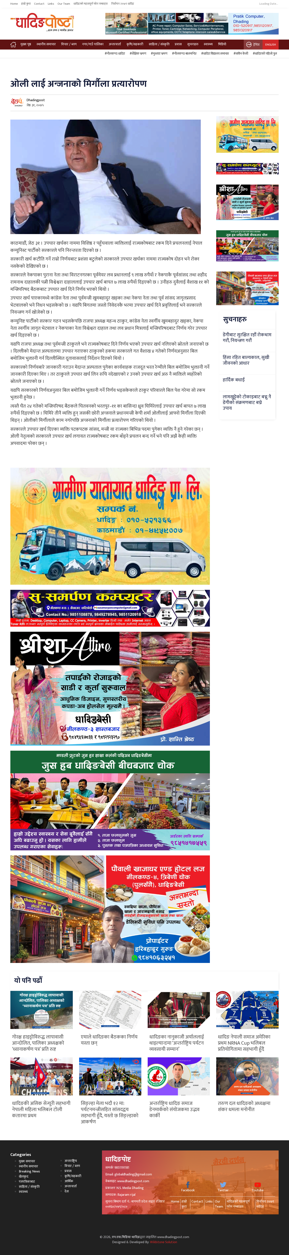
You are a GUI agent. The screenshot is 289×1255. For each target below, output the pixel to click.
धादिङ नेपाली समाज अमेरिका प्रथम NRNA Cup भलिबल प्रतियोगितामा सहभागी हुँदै (244, 1043)
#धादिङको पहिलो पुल (264, 53)
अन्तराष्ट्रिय (71, 1161)
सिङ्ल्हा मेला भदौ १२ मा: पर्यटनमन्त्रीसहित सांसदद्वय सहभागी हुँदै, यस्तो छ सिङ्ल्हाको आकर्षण (109, 1112)
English (270, 44)
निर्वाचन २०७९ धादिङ (122, 3)
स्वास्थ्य (208, 44)
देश (67, 1191)
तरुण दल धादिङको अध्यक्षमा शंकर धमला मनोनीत (244, 1106)
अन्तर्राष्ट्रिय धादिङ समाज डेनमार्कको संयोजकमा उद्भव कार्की (174, 1109)
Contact (39, 3)
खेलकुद (23, 1176)
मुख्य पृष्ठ (26, 44)
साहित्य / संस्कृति (159, 44)
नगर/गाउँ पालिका (92, 44)
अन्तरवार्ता (115, 44)
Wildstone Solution (163, 1242)
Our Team (64, 3)
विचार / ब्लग (69, 44)
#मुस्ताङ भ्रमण (158, 53)
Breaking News (29, 1171)
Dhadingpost (35, 100)
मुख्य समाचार (27, 1161)
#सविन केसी (240, 53)
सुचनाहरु (192, 44)
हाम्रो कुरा (26, 3)
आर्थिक (69, 1181)
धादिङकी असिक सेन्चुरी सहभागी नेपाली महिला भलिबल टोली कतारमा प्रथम (41, 1109)
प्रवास (178, 44)
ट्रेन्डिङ (256, 44)
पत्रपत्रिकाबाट (27, 1182)
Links (51, 3)
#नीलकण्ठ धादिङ (114, 53)
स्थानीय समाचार (46, 44)
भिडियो (222, 44)
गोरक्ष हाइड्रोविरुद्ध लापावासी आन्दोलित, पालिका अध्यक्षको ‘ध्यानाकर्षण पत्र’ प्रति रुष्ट (38, 1043)
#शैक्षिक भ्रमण (137, 53)
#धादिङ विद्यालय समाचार (214, 53)
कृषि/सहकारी (135, 44)
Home (14, 3)
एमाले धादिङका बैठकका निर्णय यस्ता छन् (109, 1040)
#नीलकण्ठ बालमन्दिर (184, 53)
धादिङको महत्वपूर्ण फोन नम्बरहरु (90, 3)
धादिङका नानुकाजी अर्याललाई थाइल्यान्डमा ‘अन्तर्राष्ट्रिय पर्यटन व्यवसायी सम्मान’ (176, 1043)
